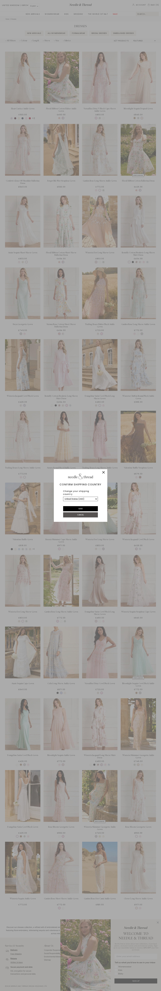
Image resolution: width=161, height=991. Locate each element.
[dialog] (80, 495)
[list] (80, 499)
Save (80, 508)
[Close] (103, 473)
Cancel (80, 515)
